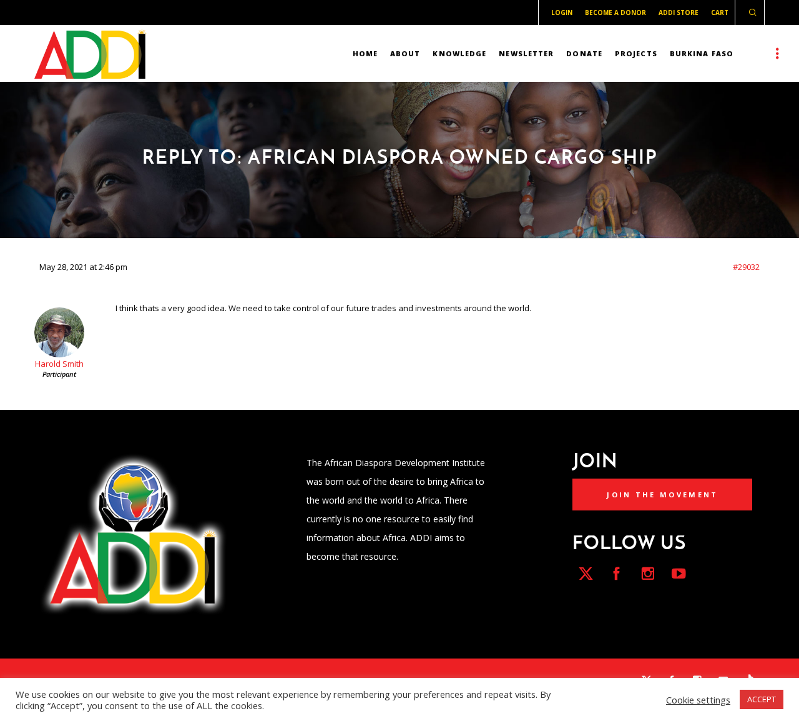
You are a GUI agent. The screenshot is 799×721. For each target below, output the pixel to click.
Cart (719, 12)
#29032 (746, 266)
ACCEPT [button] (761, 699)
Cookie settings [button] (698, 699)
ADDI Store (679, 12)
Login (561, 12)
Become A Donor (615, 12)
